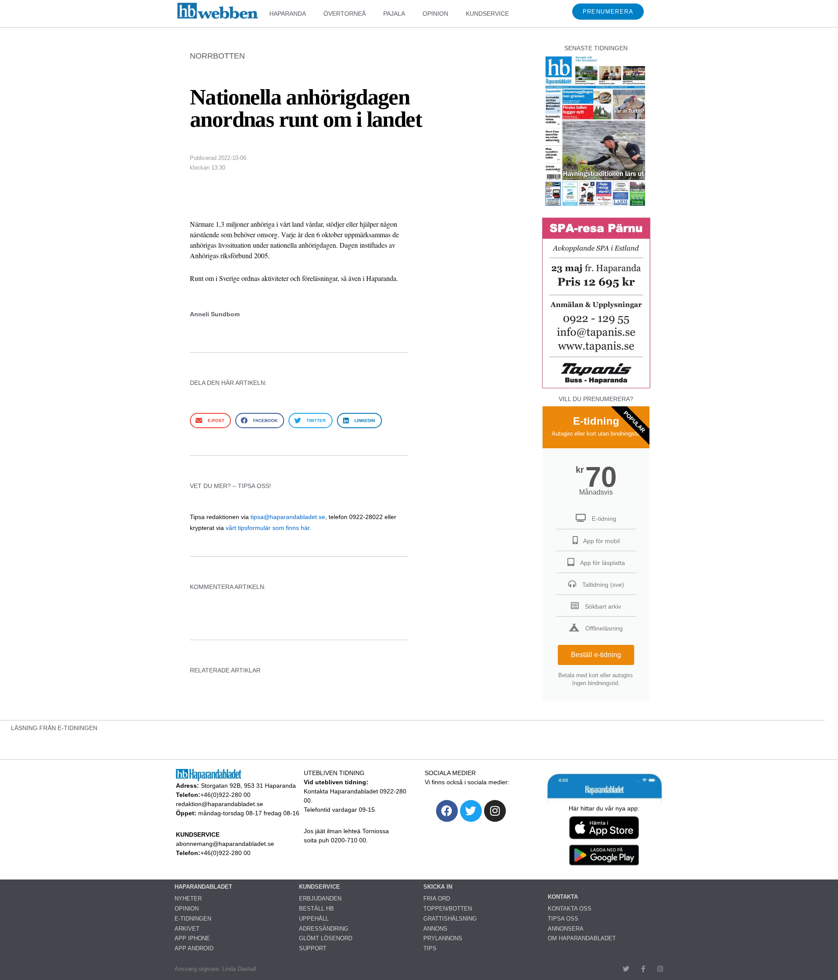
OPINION (435, 13)
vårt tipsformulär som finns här (267, 527)
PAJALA (394, 13)
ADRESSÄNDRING (323, 928)
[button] (210, 420)
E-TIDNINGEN (193, 918)
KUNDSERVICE (487, 13)
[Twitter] (471, 811)
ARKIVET (187, 928)
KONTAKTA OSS (569, 908)
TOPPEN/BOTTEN (447, 908)
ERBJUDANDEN (320, 898)
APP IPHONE (192, 938)
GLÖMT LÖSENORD (325, 938)
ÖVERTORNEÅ (344, 13)
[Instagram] (495, 811)
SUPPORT (312, 948)
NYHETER (188, 898)
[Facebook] (447, 811)
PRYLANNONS (442, 938)
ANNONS (435, 928)
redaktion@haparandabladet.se (219, 803)
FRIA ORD (436, 898)
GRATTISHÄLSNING (450, 918)
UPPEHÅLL (314, 918)
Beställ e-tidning (596, 654)
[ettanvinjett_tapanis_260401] (596, 387)
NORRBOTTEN (217, 56)
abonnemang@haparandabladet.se (225, 843)
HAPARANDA (287, 13)
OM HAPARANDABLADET (582, 938)
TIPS (429, 948)
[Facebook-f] (643, 969)
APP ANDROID (194, 948)
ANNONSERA (566, 928)
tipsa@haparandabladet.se (288, 516)
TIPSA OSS (563, 918)
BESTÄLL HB (316, 908)
